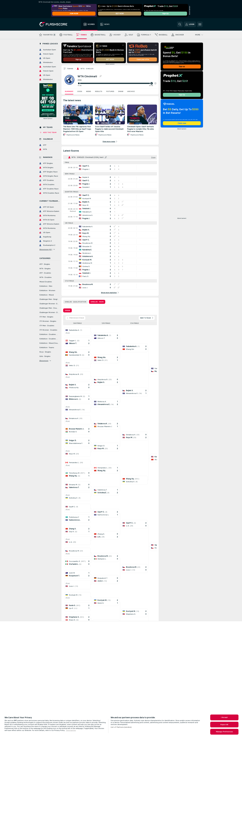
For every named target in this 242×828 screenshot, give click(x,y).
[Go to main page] (55, 24)
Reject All (224, 725)
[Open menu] (200, 24)
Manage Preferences (224, 732)
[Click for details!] (110, 167)
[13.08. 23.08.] (117, 83)
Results (98, 91)
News (88, 91)
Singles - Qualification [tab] (75, 302)
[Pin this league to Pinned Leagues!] (100, 76)
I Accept (224, 717)
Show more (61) (45, 249)
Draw (120, 91)
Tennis (70, 69)
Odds (79, 91)
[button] (155, 83)
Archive (131, 91)
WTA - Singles (87, 69)
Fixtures (110, 91)
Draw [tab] (67, 310)
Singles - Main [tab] (97, 302)
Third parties (71, 730)
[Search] (180, 24)
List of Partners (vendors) (121, 727)
